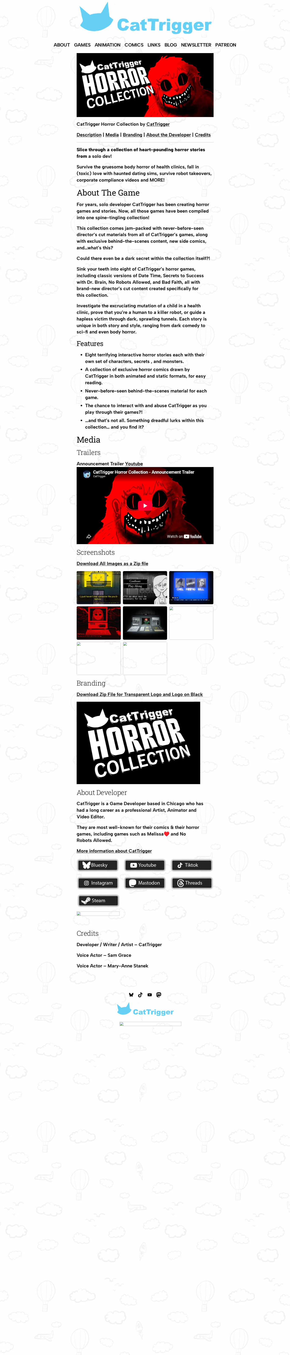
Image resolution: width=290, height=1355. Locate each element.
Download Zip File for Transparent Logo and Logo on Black (140, 694)
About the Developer (168, 135)
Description (89, 135)
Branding (132, 135)
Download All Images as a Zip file (112, 563)
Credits (203, 135)
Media (112, 135)
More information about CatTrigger (114, 851)
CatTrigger (158, 124)
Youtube (134, 464)
